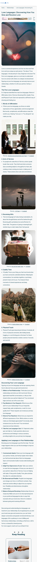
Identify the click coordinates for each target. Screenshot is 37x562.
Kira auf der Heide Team (17, 266)
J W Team (17, 211)
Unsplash (31, 156)
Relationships (10, 7)
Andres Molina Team (17, 324)
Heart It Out (25, 526)
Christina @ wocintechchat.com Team (17, 156)
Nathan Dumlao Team (17, 379)
